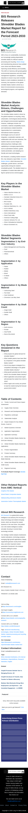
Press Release (5, 12)
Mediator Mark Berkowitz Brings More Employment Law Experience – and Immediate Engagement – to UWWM (12, 685)
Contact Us (13, 805)
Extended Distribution (11, 657)
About (7, 805)
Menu (7, 7)
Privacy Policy (22, 805)
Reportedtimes (13, 659)
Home (2, 805)
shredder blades (6, 636)
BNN (2, 657)
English (10, 661)
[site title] (14, 771)
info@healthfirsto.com (14, 801)
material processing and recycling (16, 634)
